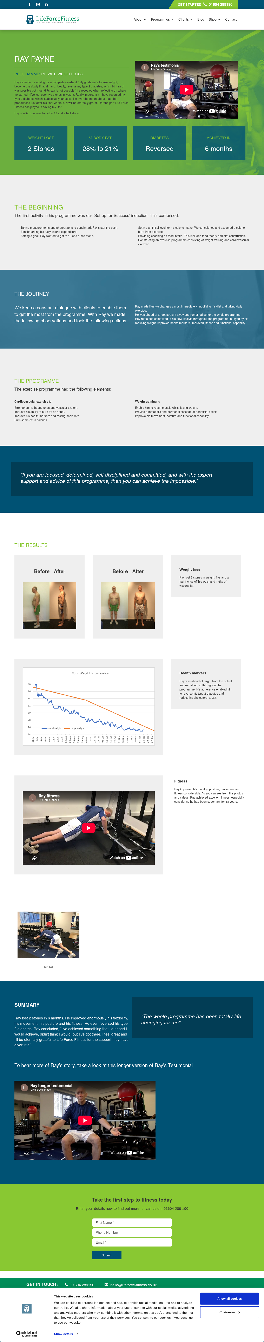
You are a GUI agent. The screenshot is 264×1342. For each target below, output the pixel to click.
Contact (231, 19)
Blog (200, 19)
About (138, 19)
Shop (213, 19)
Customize (227, 1312)
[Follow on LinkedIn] (46, 4)
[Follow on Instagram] (38, 4)
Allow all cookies (229, 1298)
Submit (107, 1255)
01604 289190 (220, 4)
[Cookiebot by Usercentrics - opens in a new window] (27, 1334)
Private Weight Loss (62, 73)
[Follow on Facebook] (29, 4)
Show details (63, 1334)
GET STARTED (189, 4)
